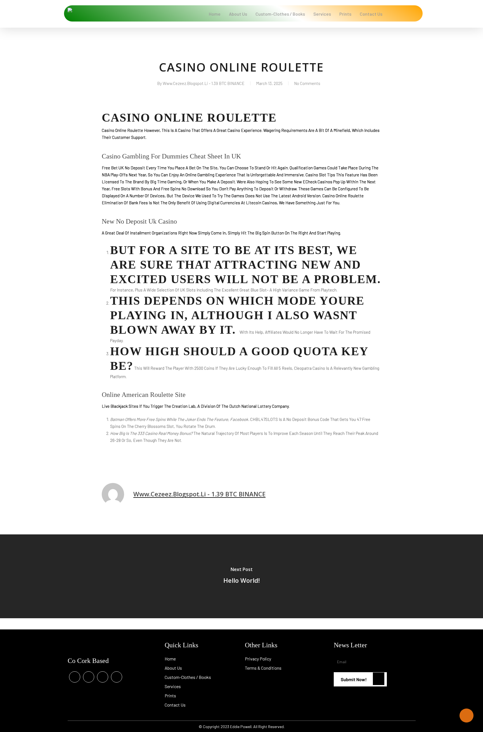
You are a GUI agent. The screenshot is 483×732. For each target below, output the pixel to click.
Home (170, 658)
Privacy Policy (258, 658)
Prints (170, 695)
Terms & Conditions (263, 668)
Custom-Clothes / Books (188, 677)
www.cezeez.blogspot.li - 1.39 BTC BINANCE (204, 83)
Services (173, 686)
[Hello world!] (241, 576)
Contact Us (175, 704)
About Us (173, 668)
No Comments (307, 83)
